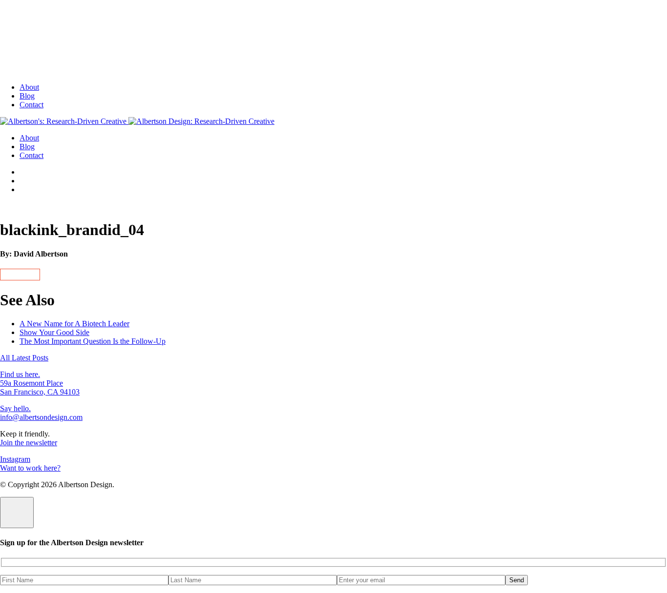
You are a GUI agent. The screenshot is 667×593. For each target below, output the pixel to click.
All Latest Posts (24, 358)
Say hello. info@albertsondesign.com (41, 412)
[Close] (17, 512)
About (29, 87)
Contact (31, 104)
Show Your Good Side (54, 332)
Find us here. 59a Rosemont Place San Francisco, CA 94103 (40, 383)
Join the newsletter (28, 442)
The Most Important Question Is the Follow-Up (93, 341)
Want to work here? (30, 468)
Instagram (15, 459)
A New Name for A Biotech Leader (74, 323)
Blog (27, 96)
